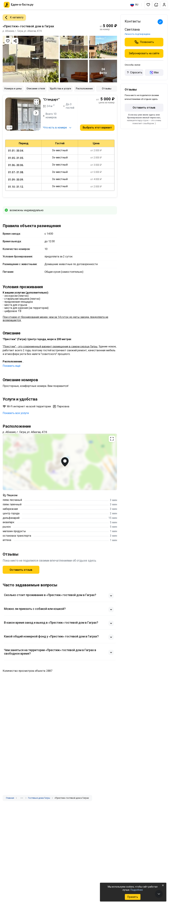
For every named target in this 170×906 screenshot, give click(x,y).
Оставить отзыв (21, 569)
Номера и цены (13, 88)
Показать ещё (11, 365)
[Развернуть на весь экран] (36, 101)
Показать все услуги (16, 413)
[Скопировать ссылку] (15, 41)
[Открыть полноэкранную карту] (60, 462)
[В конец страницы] (159, 894)
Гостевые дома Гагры (39, 798)
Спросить (136, 72)
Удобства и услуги (60, 88)
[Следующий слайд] (36, 112)
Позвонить (147, 42)
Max (156, 72)
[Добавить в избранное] (8, 41)
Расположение (84, 88)
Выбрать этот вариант (97, 127)
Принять (132, 897)
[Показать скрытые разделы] (22, 798)
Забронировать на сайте (144, 53)
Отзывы (106, 88)
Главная (10, 798)
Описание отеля (36, 88)
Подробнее (136, 890)
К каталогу (16, 17)
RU (136, 4)
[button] (148, 4)
